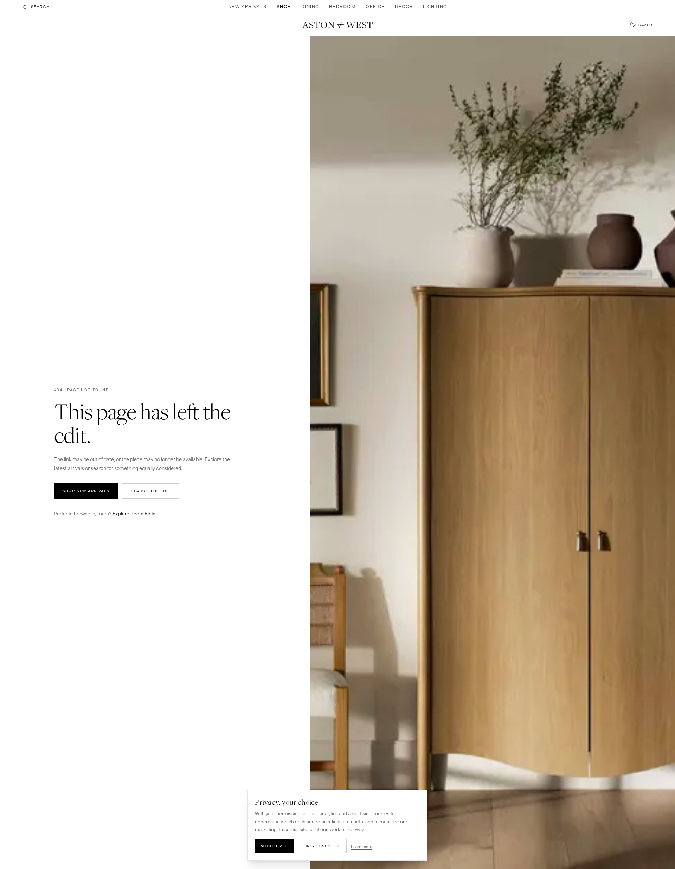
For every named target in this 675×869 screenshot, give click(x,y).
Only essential (322, 846)
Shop (284, 6)
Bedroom (342, 6)
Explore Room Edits (133, 513)
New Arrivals (247, 6)
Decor (404, 6)
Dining (310, 6)
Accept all (274, 846)
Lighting (435, 6)
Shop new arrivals (86, 491)
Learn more (361, 846)
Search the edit (151, 491)
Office (375, 6)
